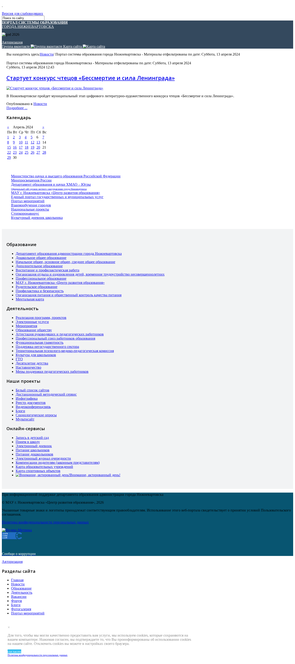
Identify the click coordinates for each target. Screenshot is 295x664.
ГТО (19, 359)
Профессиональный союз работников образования (55, 338)
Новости (46, 54)
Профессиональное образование (41, 278)
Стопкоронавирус (25, 213)
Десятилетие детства (32, 363)
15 (9, 147)
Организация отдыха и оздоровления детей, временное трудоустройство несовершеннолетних (90, 274)
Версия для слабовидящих (22, 13)
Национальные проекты (30, 209)
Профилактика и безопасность (40, 291)
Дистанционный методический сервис (46, 394)
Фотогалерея (21, 609)
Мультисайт (25, 419)
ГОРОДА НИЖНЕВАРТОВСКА (35, 25)
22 (9, 152)
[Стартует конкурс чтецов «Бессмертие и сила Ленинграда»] (54, 88)
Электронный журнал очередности (43, 458)
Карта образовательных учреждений (44, 467)
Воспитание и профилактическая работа (47, 270)
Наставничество (28, 367)
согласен (14, 651)
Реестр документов (31, 403)
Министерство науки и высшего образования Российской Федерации (66, 176)
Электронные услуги (32, 322)
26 (32, 152)
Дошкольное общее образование (41, 258)
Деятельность (21, 592)
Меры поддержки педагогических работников (52, 371)
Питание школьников (33, 450)
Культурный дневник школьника (37, 218)
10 (21, 142)
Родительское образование (36, 287)
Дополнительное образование (39, 266)
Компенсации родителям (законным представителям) (58, 462)
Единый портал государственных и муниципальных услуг (57, 197)
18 (26, 147)
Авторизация (12, 42)
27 (38, 152)
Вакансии (19, 597)
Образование (21, 588)
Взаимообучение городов (31, 205)
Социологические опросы (36, 415)
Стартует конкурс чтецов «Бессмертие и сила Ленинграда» (90, 78)
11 (26, 142)
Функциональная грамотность (39, 342)
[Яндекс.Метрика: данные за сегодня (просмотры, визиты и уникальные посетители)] (17, 530)
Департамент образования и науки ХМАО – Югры (51, 184)
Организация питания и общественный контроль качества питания (68, 295)
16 (15, 147)
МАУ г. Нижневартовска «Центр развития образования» (55, 193)
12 (32, 142)
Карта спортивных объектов (38, 471)
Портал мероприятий (27, 201)
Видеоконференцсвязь (33, 407)
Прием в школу (28, 442)
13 (38, 142)
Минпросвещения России (31, 180)
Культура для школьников (36, 355)
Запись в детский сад (32, 438)
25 (26, 152)
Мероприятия (26, 326)
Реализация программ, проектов (41, 318)
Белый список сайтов (32, 390)
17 (21, 147)
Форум (16, 601)
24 (21, 152)
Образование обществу (34, 330)
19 (32, 147)
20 (38, 147)
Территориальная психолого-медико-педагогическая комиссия (65, 351)
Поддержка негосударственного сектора (47, 347)
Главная (17, 580)
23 (15, 152)
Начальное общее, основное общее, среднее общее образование (65, 262)
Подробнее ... (16, 108)
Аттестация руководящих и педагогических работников (60, 334)
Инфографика (27, 398)
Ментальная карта (30, 299)
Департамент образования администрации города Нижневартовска (69, 254)
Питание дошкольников (34, 454)
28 (44, 152)
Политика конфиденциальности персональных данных (38, 655)
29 (9, 157)
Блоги (20, 411)
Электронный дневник (34, 446)
